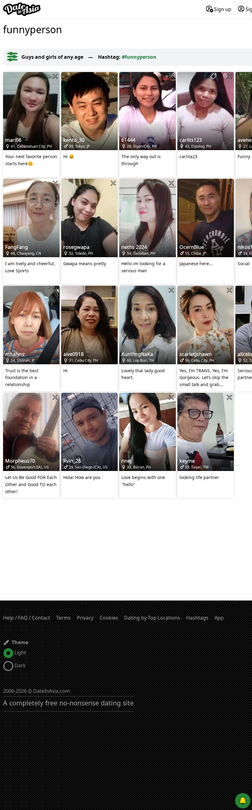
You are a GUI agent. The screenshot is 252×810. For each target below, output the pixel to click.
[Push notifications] (242, 800)
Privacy (85, 617)
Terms (63, 617)
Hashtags (197, 617)
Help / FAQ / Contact (26, 617)
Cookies (109, 617)
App (219, 617)
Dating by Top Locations (152, 617)
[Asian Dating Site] (22, 9)
